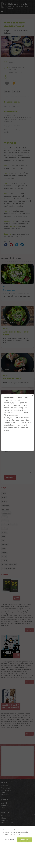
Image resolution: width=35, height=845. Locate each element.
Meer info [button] (17, 834)
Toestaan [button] (24, 840)
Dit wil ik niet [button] (9, 839)
